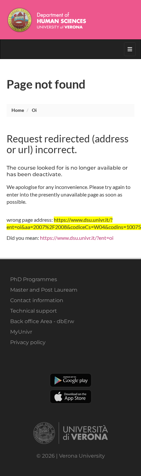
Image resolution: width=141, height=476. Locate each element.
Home (17, 110)
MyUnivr (21, 332)
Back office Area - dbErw (42, 321)
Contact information (36, 300)
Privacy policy (28, 342)
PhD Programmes (33, 279)
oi (34, 110)
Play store (70, 380)
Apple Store (70, 396)
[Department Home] (70, 19)
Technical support (33, 311)
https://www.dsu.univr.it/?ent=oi (76, 238)
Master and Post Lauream (43, 290)
